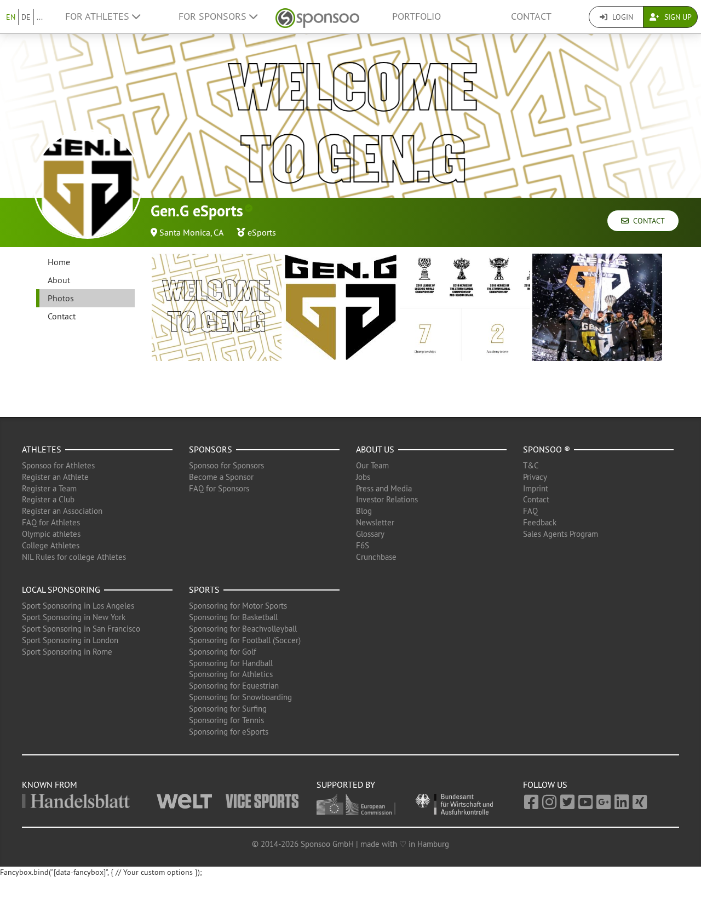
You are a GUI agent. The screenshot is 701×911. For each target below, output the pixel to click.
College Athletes (50, 545)
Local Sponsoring (61, 589)
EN (10, 17)
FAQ (530, 511)
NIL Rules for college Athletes (74, 557)
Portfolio (416, 16)
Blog (364, 511)
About (59, 279)
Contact (531, 16)
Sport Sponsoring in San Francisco (81, 628)
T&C (531, 465)
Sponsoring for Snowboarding (240, 697)
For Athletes (98, 16)
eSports (262, 232)
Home (59, 261)
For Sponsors (214, 16)
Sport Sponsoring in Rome (67, 651)
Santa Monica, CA (191, 232)
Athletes (41, 449)
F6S (362, 545)
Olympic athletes (51, 534)
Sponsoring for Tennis (226, 720)
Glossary (370, 534)
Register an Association (62, 511)
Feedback (539, 522)
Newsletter (375, 522)
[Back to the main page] (317, 16)
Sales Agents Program (560, 534)
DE (26, 17)
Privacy (535, 477)
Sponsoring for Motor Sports (238, 605)
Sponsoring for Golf (222, 651)
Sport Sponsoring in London (70, 640)
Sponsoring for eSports (228, 731)
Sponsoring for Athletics (231, 674)
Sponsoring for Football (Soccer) (245, 640)
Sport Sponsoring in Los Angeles (78, 605)
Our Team (372, 465)
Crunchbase (376, 557)
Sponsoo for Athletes (58, 465)
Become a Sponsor (221, 477)
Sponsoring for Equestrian (234, 685)
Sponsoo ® (546, 449)
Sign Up (677, 17)
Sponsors (210, 449)
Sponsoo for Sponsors (226, 465)
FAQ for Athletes (51, 522)
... (40, 17)
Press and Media (384, 488)
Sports (204, 589)
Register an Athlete (55, 477)
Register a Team (49, 488)
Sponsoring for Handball (231, 663)
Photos (61, 298)
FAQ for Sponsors (219, 488)
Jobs (363, 477)
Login (621, 17)
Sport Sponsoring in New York (73, 617)
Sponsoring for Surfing (228, 708)
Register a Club (48, 499)
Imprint (535, 488)
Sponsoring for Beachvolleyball (243, 628)
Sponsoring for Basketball (233, 617)
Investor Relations (387, 499)
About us (375, 449)
